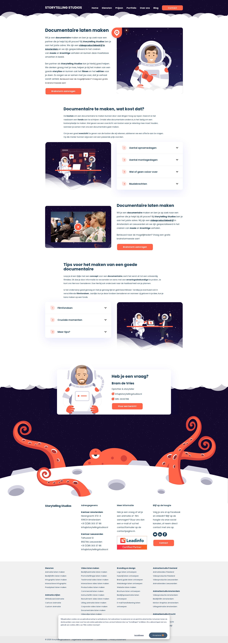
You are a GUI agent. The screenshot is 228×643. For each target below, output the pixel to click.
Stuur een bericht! (127, 406)
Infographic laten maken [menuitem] (56, 579)
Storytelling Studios (63, 7)
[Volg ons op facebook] (165, 534)
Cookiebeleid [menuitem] (101, 639)
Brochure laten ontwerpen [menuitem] (128, 591)
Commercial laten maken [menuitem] (92, 591)
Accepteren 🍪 (158, 635)
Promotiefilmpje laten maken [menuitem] (94, 576)
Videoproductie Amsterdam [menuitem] (165, 595)
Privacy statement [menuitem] (118, 639)
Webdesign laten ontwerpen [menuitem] (129, 583)
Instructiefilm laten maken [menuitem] (92, 595)
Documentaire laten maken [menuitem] (93, 610)
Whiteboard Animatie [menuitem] (54, 599)
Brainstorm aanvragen (63, 91)
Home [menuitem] (95, 7)
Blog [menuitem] (155, 7)
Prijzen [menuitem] (119, 7)
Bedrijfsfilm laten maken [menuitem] (55, 576)
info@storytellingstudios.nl (128, 394)
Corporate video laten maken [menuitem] (94, 606)
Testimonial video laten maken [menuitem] (94, 579)
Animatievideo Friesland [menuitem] (163, 572)
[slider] (66, 240)
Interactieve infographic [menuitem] (55, 583)
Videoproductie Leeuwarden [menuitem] (165, 579)
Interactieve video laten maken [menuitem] (95, 583)
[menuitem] (172, 7)
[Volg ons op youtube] (155, 534)
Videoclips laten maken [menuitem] (91, 614)
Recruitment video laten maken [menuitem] (95, 599)
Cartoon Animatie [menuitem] (53, 602)
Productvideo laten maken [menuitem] (93, 587)
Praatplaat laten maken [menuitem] (55, 587)
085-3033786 (122, 399)
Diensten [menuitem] (107, 7)
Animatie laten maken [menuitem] (55, 572)
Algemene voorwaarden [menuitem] (82, 639)
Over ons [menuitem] (145, 7)
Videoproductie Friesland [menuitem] (164, 576)
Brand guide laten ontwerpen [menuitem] (130, 579)
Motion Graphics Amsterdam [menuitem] (165, 602)
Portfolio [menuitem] (131, 7)
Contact (163, 542)
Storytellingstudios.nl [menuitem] (61, 639)
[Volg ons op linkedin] (160, 534)
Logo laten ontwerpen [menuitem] (127, 572)
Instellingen (139, 635)
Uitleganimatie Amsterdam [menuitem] (165, 606)
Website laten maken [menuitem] (126, 587)
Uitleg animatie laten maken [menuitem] (93, 602)
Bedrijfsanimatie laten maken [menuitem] (94, 572)
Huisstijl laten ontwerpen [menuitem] (128, 576)
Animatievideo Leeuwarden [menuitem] (165, 583)
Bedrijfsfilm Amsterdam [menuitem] (163, 599)
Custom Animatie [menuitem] (53, 606)
